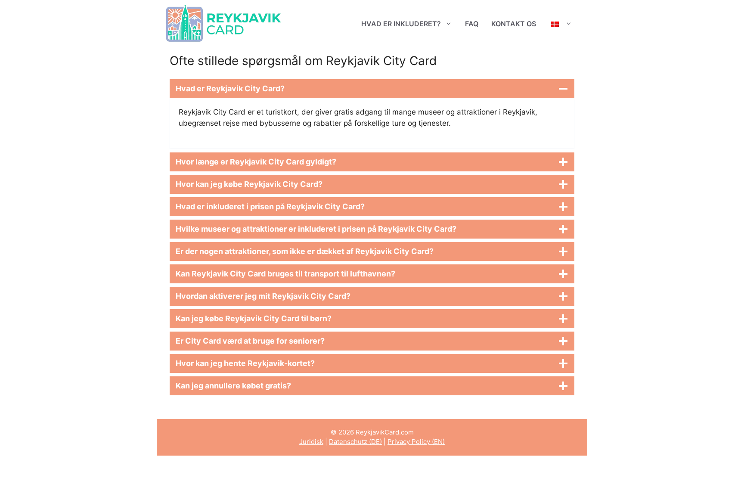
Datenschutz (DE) (355, 442)
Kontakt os (513, 23)
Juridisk (311, 442)
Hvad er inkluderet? (401, 23)
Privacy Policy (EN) (416, 442)
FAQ (471, 23)
